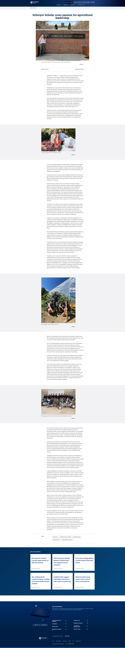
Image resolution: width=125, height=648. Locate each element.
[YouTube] (45, 620)
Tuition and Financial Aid (77, 626)
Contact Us (76, 2)
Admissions (65, 4)
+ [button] (87, 620)
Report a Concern (69, 2)
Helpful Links (77, 629)
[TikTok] (43, 620)
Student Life (73, 4)
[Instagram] (37, 620)
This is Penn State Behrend (56, 621)
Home (31, 7)
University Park (56, 539)
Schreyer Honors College (65, 536)
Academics (59, 4)
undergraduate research (67, 539)
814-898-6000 (67, 636)
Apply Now (86, 2)
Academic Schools (78, 623)
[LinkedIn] (40, 620)
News (35, 7)
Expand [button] (81, 64)
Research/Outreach (56, 630)
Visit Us (81, 2)
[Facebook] (35, 620)
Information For (81, 4)
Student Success (76, 536)
